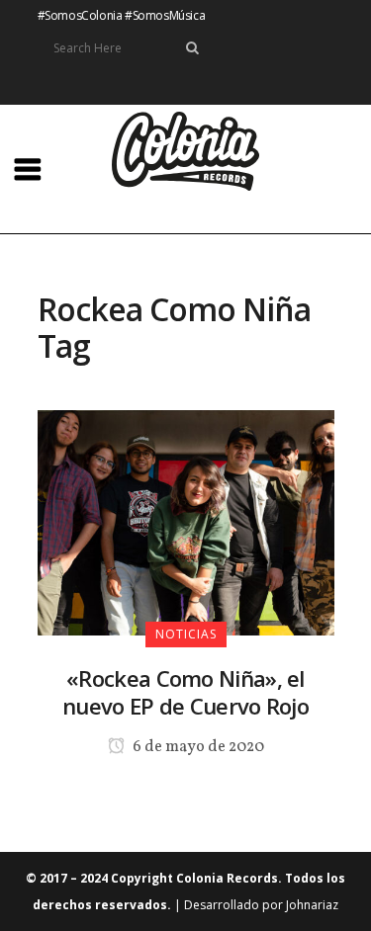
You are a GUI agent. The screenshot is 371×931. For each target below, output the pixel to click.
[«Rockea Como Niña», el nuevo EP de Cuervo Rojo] (186, 521)
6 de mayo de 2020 (197, 747)
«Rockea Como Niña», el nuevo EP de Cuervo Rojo (185, 691)
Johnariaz (312, 904)
